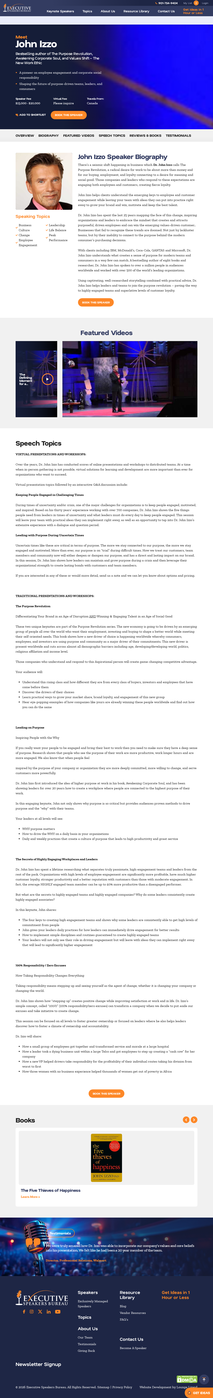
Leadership (57, 225)
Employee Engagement (28, 242)
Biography (48, 135)
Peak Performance (58, 237)
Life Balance (57, 230)
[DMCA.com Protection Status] (187, 1379)
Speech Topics (112, 135)
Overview (25, 135)
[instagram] (31, 1312)
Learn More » (30, 1197)
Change (24, 235)
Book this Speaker (68, 115)
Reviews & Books (145, 135)
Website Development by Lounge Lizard (168, 1387)
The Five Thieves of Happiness (50, 1190)
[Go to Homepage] (17, 8)
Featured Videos (78, 135)
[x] (40, 1312)
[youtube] (57, 1312)
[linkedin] (49, 1312)
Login (205, 3)
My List (190, 3)
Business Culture (25, 227)
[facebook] (24, 1312)
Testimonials (178, 135)
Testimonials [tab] (60, 1233)
